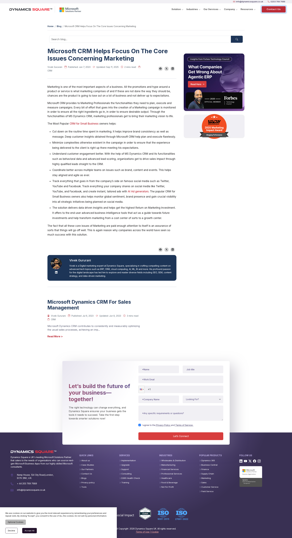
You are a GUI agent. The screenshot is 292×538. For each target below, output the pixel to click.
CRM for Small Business (84, 123)
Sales (204, 483)
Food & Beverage (169, 483)
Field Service (207, 491)
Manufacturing (168, 465)
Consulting (126, 474)
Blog (59, 26)
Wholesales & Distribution (173, 461)
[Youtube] (245, 461)
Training (125, 483)
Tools (84, 487)
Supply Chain (207, 474)
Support (125, 469)
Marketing (206, 478)
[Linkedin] (240, 461)
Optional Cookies (15, 522)
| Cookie (154, 532)
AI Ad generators (138, 191)
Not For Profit (167, 487)
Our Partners (87, 469)
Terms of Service (184, 425)
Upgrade (125, 465)
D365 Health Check (130, 478)
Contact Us (274, 9)
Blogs (84, 478)
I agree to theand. (168, 425)
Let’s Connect (181, 436)
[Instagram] (259, 461)
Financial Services (170, 469)
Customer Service (209, 487)
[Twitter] (250, 461)
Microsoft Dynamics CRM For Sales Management (89, 305)
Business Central (209, 465)
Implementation (128, 461)
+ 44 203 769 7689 (27, 483)
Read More (55, 336)
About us (85, 461)
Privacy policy (88, 483)
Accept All (29, 530)
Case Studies (87, 465)
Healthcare (166, 478)
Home (50, 26)
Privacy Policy (163, 425)
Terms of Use (143, 532)
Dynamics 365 (208, 461)
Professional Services (171, 474)
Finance (205, 469)
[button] (141, 389)
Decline (11, 530)
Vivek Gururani (54, 67)
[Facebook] (254, 461)
